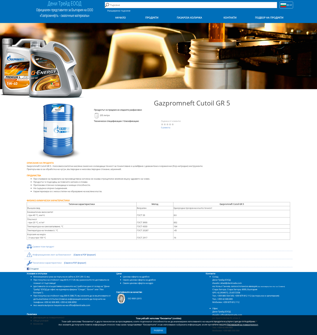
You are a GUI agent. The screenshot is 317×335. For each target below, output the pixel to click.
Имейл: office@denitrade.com (227, 314)
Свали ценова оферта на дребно (139, 279)
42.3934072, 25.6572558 (228, 292)
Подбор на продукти (269, 17)
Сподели (34, 268)
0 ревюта (165, 127)
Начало (120, 17)
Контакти (230, 17)
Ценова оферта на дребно (136, 276)
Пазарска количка (189, 17)
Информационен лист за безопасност (52, 254)
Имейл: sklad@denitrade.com (227, 283)
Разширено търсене (118, 10)
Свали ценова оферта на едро (138, 283)
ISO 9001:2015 (134, 298)
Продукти (151, 17)
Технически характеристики (47, 262)
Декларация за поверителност (242, 324)
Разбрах (158, 330)
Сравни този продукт (43, 246)
